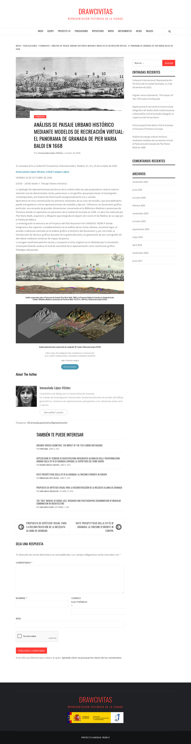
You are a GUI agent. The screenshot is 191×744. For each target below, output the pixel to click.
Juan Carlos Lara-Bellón (49, 491)
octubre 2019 (139, 221)
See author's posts (53, 412)
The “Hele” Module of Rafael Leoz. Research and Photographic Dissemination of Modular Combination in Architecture (78, 502)
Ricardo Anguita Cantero (50, 465)
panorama (45, 422)
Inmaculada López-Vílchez (50, 153)
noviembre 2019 (140, 213)
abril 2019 (137, 245)
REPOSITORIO (98, 31)
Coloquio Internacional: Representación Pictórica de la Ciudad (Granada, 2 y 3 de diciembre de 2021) (152, 84)
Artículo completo (70, 367)
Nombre (21, 598)
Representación (59, 422)
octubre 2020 (139, 197)
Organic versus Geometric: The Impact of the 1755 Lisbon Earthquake (69, 445)
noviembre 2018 (140, 252)
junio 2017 (137, 260)
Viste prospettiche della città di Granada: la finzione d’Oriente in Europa (71, 474)
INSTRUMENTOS (125, 31)
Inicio (40, 31)
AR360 (139, 31)
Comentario (24, 562)
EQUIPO (50, 31)
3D (28, 422)
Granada (34, 422)
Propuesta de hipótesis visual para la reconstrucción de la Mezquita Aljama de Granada (79, 487)
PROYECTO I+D (64, 31)
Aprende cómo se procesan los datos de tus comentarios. (92, 657)
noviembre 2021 (140, 181)
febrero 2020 (138, 205)
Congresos (40, 116)
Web (18, 618)
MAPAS (111, 31)
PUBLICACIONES (81, 31)
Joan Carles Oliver (47, 507)
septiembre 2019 (140, 229)
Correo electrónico (78, 602)
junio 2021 (137, 189)
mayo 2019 (137, 237)
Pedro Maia (44, 449)
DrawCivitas (96, 11)
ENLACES (149, 31)
